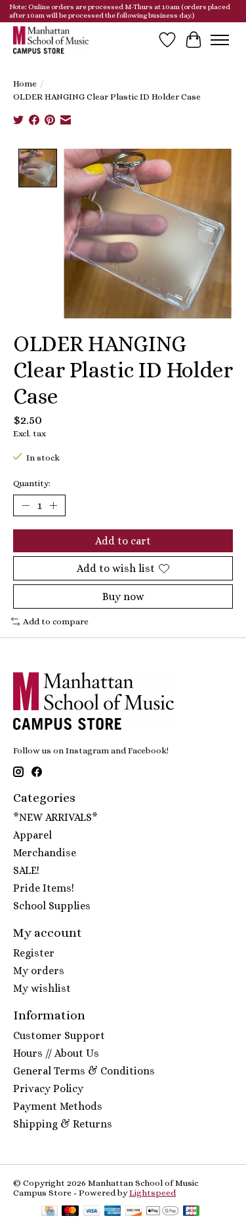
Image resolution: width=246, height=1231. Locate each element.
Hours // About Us (56, 1053)
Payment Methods (57, 1106)
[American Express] (112, 1211)
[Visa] (91, 1211)
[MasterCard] (70, 1211)
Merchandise (44, 852)
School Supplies (52, 906)
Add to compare (56, 621)
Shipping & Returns (62, 1124)
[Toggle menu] (220, 40)
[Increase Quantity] (53, 505)
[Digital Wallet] (162, 1211)
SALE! (26, 870)
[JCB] (191, 1211)
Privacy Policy (48, 1088)
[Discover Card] (133, 1211)
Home (25, 83)
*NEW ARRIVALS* (55, 817)
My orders (38, 970)
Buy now (123, 596)
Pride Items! (43, 888)
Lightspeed (152, 1193)
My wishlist (42, 988)
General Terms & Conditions (84, 1071)
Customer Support (59, 1035)
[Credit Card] (49, 1211)
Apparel (32, 835)
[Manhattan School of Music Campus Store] (51, 39)
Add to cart (123, 541)
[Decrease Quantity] (25, 505)
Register (33, 953)
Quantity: (32, 483)
